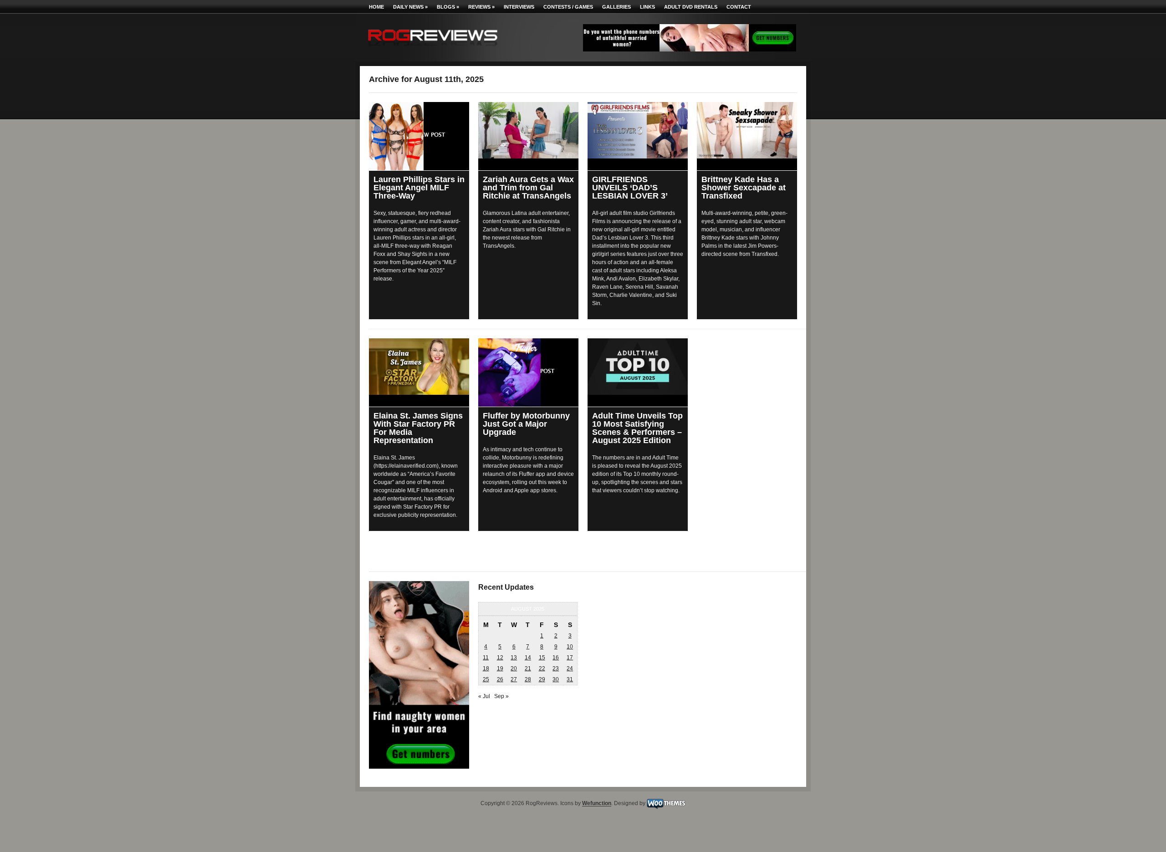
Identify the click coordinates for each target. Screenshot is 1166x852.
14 (528, 657)
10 (570, 646)
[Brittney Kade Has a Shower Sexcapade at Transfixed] (747, 130)
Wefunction (596, 804)
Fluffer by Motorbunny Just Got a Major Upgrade (526, 424)
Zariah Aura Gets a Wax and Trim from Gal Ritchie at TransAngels (528, 187)
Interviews (519, 7)
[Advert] (689, 49)
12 (500, 657)
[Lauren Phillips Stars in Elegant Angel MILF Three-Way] (419, 136)
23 (555, 668)
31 (570, 679)
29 (542, 679)
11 (486, 657)
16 (555, 657)
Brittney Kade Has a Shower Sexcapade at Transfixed (743, 187)
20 (514, 668)
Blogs (448, 7)
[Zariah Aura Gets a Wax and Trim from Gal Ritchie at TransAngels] (528, 130)
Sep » (501, 696)
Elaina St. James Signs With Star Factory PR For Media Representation (418, 428)
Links (647, 7)
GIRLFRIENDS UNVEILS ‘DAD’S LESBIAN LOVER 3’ (630, 187)
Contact (738, 7)
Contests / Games (568, 7)
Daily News (410, 7)
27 (514, 679)
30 (555, 679)
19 (500, 668)
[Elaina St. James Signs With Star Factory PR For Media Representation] (419, 366)
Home (376, 7)
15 (542, 657)
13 (514, 657)
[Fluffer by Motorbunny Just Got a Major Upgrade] (528, 372)
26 (500, 679)
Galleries (616, 7)
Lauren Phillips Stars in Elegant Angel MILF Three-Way (419, 187)
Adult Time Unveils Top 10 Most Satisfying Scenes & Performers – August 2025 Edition (637, 428)
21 (528, 668)
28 (528, 679)
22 (542, 668)
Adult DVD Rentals (690, 7)
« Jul (484, 696)
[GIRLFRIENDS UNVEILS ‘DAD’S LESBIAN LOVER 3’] (638, 130)
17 (570, 657)
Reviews (481, 7)
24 (570, 668)
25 (486, 679)
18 (486, 668)
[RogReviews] (432, 48)
